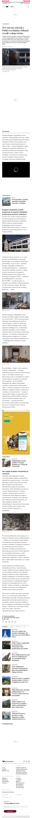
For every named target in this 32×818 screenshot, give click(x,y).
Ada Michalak (5, 131)
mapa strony (5, 794)
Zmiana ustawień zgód (21, 769)
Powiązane (5, 626)
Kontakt (4, 769)
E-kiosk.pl (18, 778)
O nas (3, 767)
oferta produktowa (7, 797)
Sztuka (13, 197)
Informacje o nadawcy (21, 772)
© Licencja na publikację (8, 616)
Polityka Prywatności (21, 767)
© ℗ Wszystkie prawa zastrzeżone (10, 617)
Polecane (11, 626)
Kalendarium (19, 794)
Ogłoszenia (5, 779)
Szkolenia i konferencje (8, 792)
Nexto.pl (18, 781)
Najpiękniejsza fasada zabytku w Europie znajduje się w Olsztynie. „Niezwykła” (20, 463)
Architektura (5, 24)
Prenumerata (5, 781)
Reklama (4, 778)
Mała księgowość (20, 783)
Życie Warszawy (20, 787)
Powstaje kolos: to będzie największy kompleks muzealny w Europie (20, 201)
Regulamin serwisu (20, 770)
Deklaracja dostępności (21, 773)
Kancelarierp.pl (19, 784)
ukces (12, 6)
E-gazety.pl (18, 779)
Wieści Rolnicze (20, 786)
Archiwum (4, 783)
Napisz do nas (5, 770)
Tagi (24, 626)
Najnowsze (18, 626)
